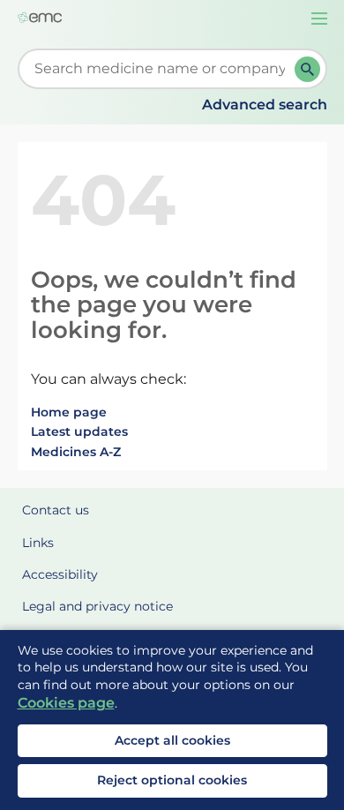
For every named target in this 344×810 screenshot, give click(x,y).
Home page (69, 412)
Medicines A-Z (76, 452)
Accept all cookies (172, 740)
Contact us (55, 510)
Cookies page (66, 702)
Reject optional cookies (172, 780)
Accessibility (60, 574)
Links (38, 543)
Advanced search (264, 104)
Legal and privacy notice (97, 606)
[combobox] (160, 69)
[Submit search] (307, 69)
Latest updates (79, 431)
